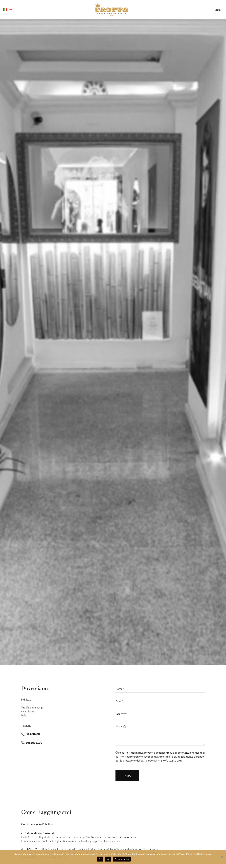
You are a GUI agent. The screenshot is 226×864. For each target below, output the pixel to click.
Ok (100, 859)
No (108, 859)
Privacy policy (121, 859)
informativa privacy (141, 752)
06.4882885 (34, 734)
